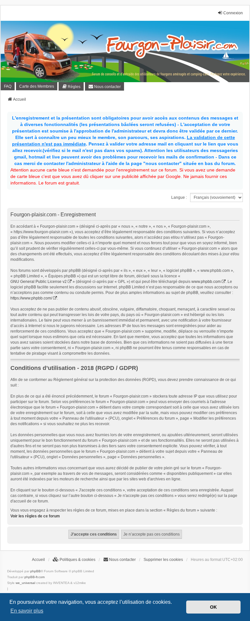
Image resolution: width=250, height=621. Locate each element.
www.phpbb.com (206, 281)
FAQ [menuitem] (7, 86)
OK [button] (213, 607)
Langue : (179, 197)
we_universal (25, 583)
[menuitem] (71, 86)
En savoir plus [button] (26, 611)
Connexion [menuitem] (233, 13)
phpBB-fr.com (34, 577)
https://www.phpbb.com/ (31, 298)
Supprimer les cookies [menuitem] (163, 559)
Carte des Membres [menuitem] (36, 86)
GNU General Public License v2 (38, 281)
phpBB (35, 571)
